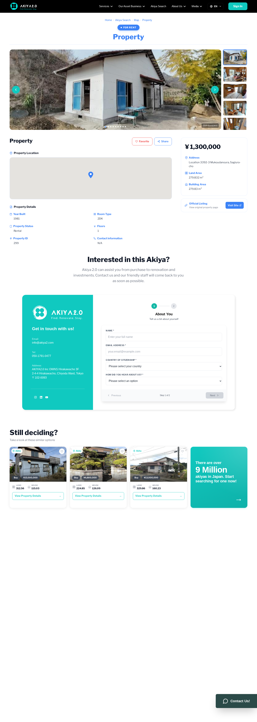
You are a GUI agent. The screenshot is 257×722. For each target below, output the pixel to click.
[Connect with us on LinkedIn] (41, 397)
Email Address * (116, 345)
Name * (110, 330)
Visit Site (233, 205)
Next (212, 395)
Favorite (144, 141)
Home (108, 20)
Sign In (237, 6)
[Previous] (16, 90)
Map (136, 20)
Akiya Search (158, 6)
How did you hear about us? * (124, 374)
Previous (116, 395)
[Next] (215, 90)
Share (165, 141)
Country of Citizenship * (121, 360)
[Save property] (62, 451)
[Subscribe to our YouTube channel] (46, 397)
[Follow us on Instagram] (35, 397)
